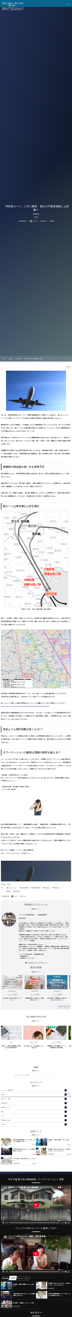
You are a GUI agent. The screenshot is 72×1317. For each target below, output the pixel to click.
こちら (17, 850)
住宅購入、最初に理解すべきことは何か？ (58, 1140)
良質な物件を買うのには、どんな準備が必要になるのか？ (24, 1150)
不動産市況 (33, 1103)
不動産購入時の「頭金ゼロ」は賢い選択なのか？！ (35, 999)
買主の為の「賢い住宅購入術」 (12, 4)
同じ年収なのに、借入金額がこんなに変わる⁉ (34, 1046)
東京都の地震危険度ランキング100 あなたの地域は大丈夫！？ (24, 1140)
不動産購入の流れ (33, 1120)
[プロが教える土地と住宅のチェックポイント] (12, 982)
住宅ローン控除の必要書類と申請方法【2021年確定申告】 (11, 1046)
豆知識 (33, 1094)
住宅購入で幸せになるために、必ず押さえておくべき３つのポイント (59, 1150)
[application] (36, 1205)
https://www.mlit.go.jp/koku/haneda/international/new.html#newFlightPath (25, 706)
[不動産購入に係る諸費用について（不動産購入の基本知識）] (56, 1033)
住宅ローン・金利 (33, 1098)
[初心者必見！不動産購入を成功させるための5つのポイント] (57, 982)
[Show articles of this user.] (9, 919)
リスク (33, 1116)
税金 (33, 1111)
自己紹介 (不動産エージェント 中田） (24, 1303)
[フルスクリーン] (69, 1223)
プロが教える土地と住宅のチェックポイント (12, 999)
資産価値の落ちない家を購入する (37, 962)
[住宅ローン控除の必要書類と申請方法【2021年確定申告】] (11, 1033)
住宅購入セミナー (33, 1107)
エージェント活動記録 (33, 1090)
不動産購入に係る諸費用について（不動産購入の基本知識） (56, 1046)
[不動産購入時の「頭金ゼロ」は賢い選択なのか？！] (34, 982)
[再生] (3, 1223)
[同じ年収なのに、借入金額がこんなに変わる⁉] (33, 1033)
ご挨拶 (33, 1124)
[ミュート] (66, 1223)
